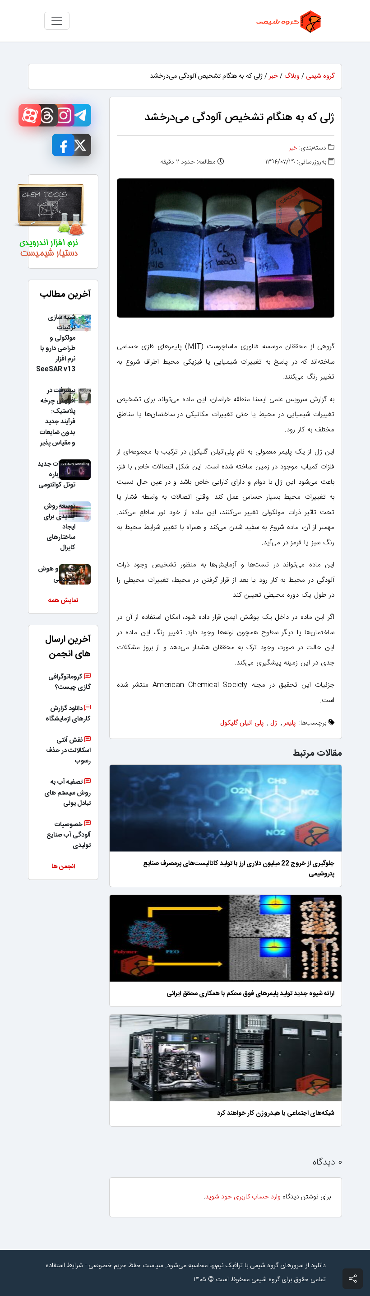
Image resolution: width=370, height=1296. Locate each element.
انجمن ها (63, 866)
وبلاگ (292, 76)
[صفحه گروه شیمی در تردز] (46, 115)
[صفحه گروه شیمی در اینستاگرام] (63, 115)
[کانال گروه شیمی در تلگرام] (80, 115)
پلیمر (290, 723)
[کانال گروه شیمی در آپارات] (29, 115)
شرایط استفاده (64, 1265)
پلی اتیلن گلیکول (242, 723)
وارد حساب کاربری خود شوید (243, 1197)
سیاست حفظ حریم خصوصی (125, 1265)
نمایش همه (63, 600)
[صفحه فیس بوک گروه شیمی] (63, 145)
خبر (273, 76)
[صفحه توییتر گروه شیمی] (80, 145)
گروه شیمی (320, 76)
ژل (273, 723)
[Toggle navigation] (56, 21)
